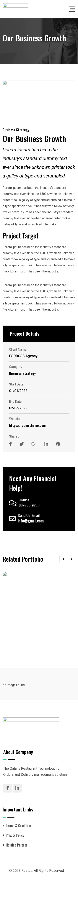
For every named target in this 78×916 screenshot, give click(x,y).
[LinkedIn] (46, 443)
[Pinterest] (58, 443)
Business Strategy (16, 129)
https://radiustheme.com (27, 425)
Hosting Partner (16, 845)
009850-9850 (29, 505)
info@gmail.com (31, 521)
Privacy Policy (15, 835)
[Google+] (34, 443)
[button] (63, 559)
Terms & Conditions (19, 825)
